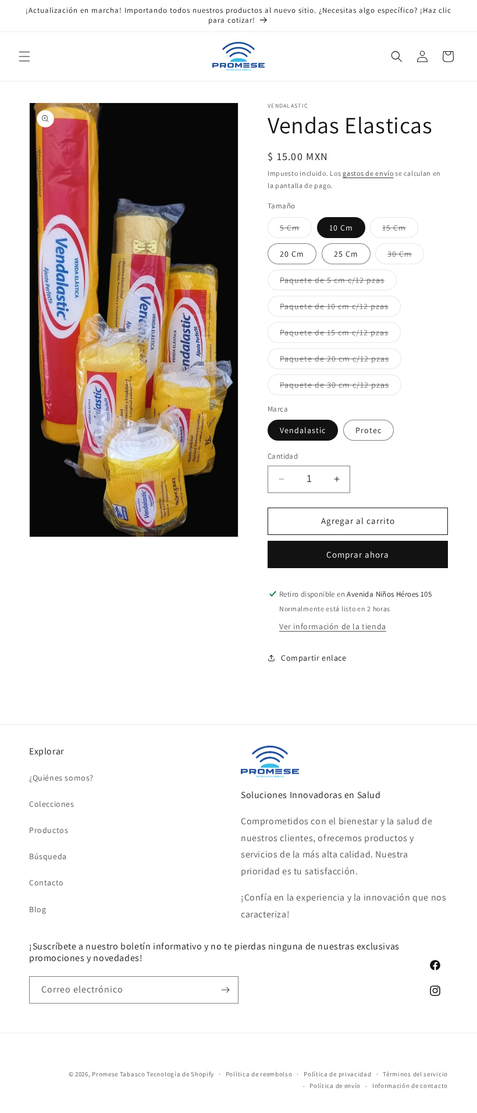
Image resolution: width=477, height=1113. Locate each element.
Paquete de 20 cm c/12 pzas (340, 361)
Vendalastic (303, 430)
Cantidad (283, 456)
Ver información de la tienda (332, 626)
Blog (37, 909)
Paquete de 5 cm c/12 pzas (338, 282)
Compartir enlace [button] (314, 658)
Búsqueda (48, 856)
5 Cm (296, 230)
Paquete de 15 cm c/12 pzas (340, 335)
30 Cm (405, 256)
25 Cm (346, 254)
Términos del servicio (415, 1074)
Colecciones (51, 804)
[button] (24, 56)
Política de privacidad (337, 1074)
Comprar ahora (357, 554)
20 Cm (292, 254)
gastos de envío (368, 173)
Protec (368, 430)
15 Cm (400, 230)
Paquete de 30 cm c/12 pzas (340, 387)
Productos (48, 830)
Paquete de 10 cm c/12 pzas (340, 308)
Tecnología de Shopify (180, 1074)
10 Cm (341, 227)
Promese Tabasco (118, 1074)
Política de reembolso (259, 1074)
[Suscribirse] (225, 990)
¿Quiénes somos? (61, 777)
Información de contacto (410, 1086)
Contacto (46, 882)
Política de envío (335, 1086)
